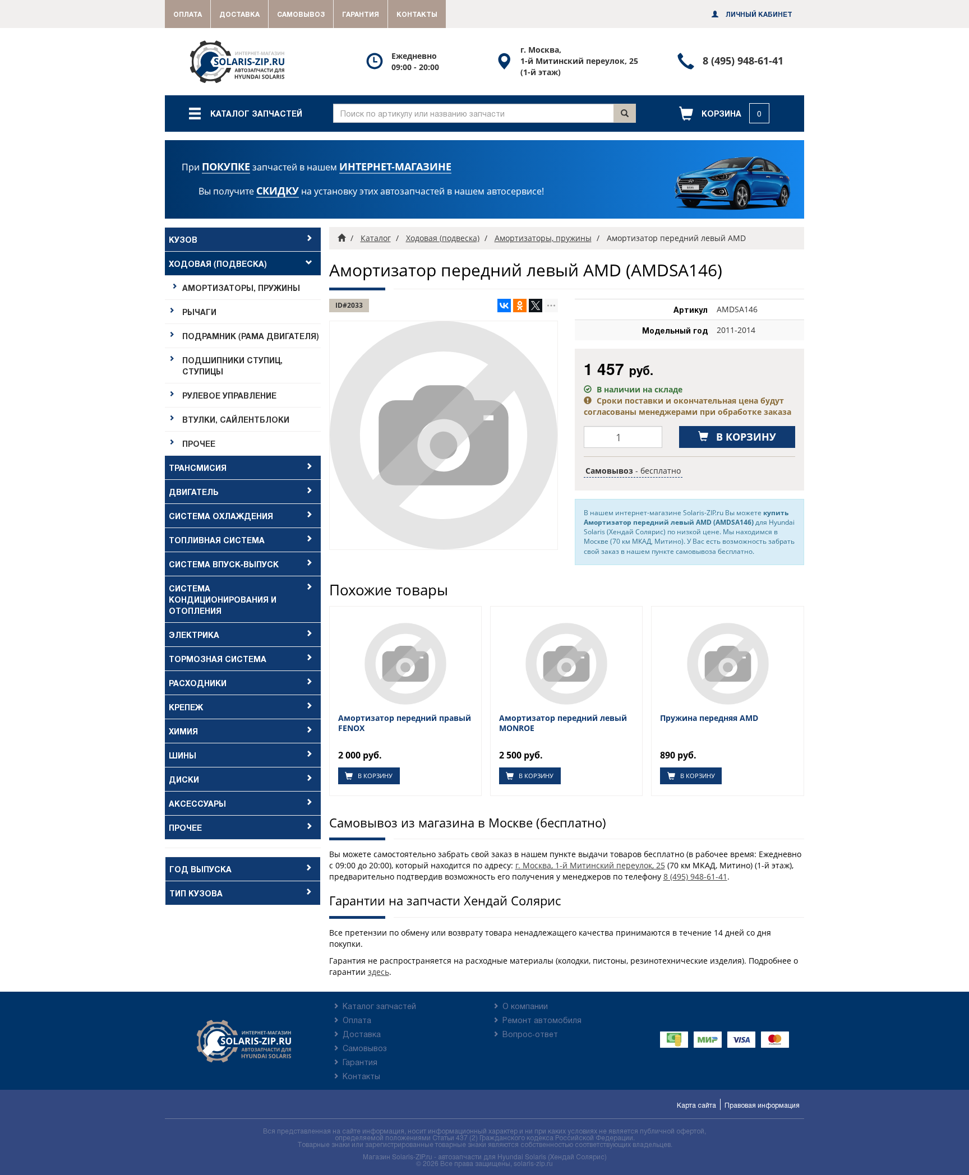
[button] (724, 113)
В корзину (374, 775)
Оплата (187, 14)
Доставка (239, 14)
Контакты (416, 14)
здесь (378, 971)
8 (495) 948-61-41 (695, 876)
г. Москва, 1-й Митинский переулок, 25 (590, 865)
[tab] (243, 239)
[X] (535, 305)
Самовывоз (301, 14)
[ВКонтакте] (504, 305)
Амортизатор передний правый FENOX (404, 723)
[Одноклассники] (520, 305)
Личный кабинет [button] (758, 14)
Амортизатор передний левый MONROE (563, 723)
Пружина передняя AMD (709, 718)
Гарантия (360, 14)
